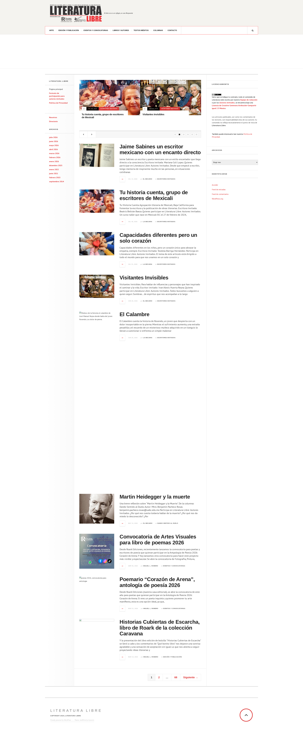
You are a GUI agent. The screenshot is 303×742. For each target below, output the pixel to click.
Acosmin (91, 720)
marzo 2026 (54, 153)
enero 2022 (54, 169)
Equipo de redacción (248, 100)
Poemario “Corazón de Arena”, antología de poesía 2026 (157, 582)
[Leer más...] (122, 179)
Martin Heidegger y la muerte (155, 497)
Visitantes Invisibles (153, 114)
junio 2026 (53, 141)
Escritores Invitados (108, 108)
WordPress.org (217, 199)
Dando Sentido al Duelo (167, 523)
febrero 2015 (54, 177)
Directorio (53, 121)
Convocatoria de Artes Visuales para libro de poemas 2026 (158, 540)
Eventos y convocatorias (96, 30)
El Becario (147, 179)
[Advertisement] (151, 52)
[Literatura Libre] (75, 13)
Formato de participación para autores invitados (57, 96)
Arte (51, 30)
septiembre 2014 (56, 181)
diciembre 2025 (55, 165)
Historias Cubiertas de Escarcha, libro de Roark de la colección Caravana (160, 628)
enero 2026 (54, 161)
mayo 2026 (54, 145)
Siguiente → (190, 677)
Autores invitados (227, 102)
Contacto (172, 30)
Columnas (158, 30)
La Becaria (147, 221)
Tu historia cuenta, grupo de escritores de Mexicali (154, 195)
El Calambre (134, 314)
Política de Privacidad (58, 103)
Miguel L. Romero (150, 566)
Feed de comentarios (220, 194)
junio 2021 (53, 173)
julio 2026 (53, 137)
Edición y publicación (68, 30)
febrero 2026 (54, 157)
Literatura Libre (76, 710)
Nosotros (53, 117)
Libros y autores (121, 30)
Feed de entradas (219, 189)
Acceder (215, 185)
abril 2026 (53, 149)
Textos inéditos (141, 30)
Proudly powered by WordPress (60, 720)
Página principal (56, 89)
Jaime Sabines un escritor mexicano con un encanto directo (160, 149)
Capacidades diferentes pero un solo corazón (158, 238)
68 (175, 677)
